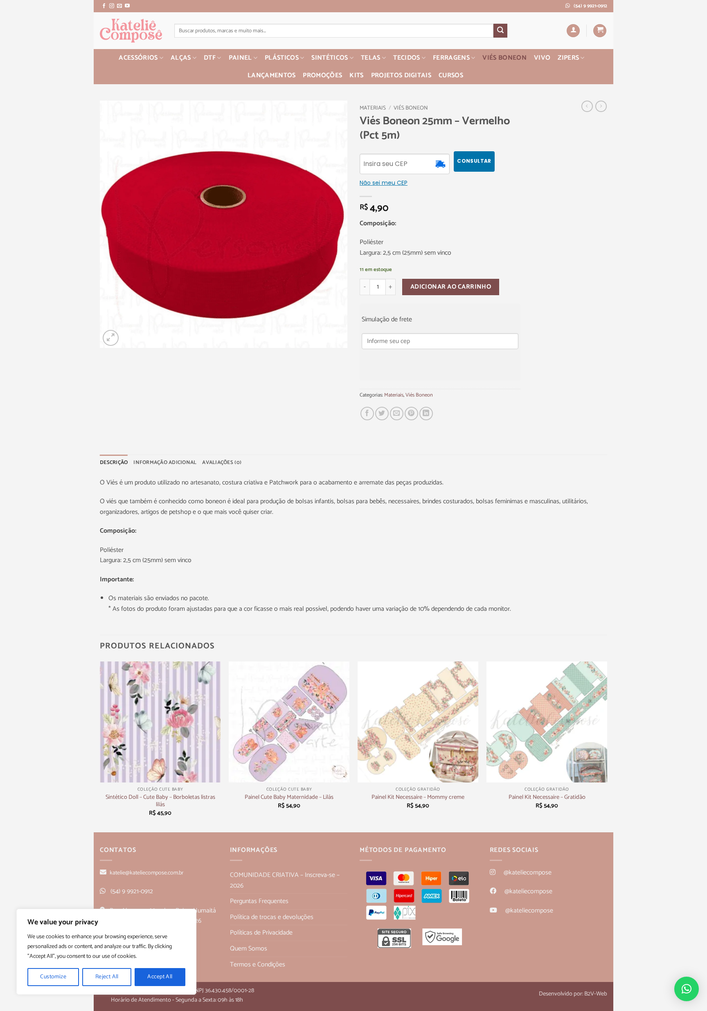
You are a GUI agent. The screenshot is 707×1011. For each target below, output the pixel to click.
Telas (371, 57)
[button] (573, 31)
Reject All (107, 977)
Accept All (159, 977)
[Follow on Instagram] (111, 6)
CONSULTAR (474, 160)
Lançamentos (272, 75)
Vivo (542, 57)
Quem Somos (248, 948)
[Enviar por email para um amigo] (396, 413)
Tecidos (406, 57)
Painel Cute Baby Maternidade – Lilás (289, 797)
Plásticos (282, 57)
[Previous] (100, 746)
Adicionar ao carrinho (450, 287)
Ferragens (451, 57)
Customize (53, 977)
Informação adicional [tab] (164, 462)
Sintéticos (329, 57)
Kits (356, 75)
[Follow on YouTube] (127, 6)
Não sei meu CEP (384, 183)
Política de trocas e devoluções (271, 917)
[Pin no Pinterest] (411, 413)
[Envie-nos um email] (119, 6)
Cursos (451, 75)
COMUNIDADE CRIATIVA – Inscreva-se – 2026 (285, 880)
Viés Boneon (504, 57)
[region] (106, 952)
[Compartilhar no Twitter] (382, 413)
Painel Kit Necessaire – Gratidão (547, 797)
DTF (210, 57)
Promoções (322, 75)
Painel (240, 57)
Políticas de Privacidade (261, 932)
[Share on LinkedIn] (426, 413)
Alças (181, 57)
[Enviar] (500, 31)
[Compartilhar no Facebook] (367, 413)
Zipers (568, 57)
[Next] (607, 746)
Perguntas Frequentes (259, 901)
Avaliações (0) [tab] (221, 462)
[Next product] (587, 106)
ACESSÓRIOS (138, 57)
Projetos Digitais (401, 75)
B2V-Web (595, 994)
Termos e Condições (257, 964)
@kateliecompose (528, 872)
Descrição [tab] (114, 462)
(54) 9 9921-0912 (131, 891)
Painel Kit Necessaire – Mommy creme (418, 797)
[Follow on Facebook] (103, 6)
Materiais (373, 107)
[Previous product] (601, 106)
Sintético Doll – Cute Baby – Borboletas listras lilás (160, 801)
